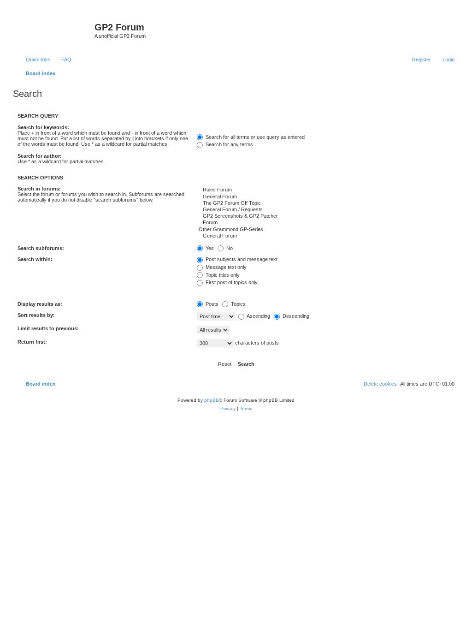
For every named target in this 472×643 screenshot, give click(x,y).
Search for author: (40, 156)
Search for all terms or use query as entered (254, 137)
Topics (238, 304)
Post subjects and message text (240, 259)
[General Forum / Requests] (326, 210)
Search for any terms (228, 144)
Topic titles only (222, 275)
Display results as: (40, 304)
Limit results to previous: (48, 328)
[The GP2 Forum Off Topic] (326, 203)
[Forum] (326, 223)
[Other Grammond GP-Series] (326, 229)
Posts (211, 304)
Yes (209, 248)
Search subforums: (41, 248)
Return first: (32, 342)
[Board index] (54, 30)
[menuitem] (62, 59)
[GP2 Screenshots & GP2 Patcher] (326, 216)
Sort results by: (36, 315)
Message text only (225, 267)
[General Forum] (326, 197)
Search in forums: (39, 188)
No (229, 248)
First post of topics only (231, 282)
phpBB (211, 400)
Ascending (258, 316)
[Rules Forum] (326, 190)
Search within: (35, 259)
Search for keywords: (43, 127)
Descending (295, 316)
